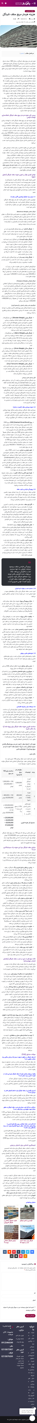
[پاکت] (21, 1256)
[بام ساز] (22, 3)
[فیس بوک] (32, 1252)
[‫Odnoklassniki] (25, 1256)
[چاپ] (12, 1256)
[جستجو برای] (2, 4)
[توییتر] (28, 1252)
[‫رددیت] (9, 1252)
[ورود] (6, 4)
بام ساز (32, 19)
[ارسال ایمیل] (29, 19)
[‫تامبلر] (18, 1252)
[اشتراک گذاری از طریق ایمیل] (16, 1256)
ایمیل (34, 1300)
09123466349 (7, 1342)
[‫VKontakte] (5, 1252)
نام (34, 1293)
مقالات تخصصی (30, 11)
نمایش (22, 53)
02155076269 (7, 1356)
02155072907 (7, 1349)
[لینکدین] (23, 1252)
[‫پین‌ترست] (14, 1252)
